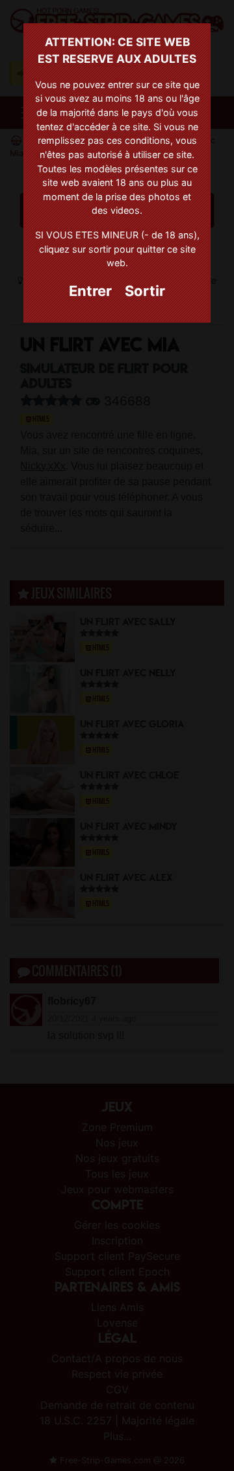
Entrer (90, 290)
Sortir (145, 290)
